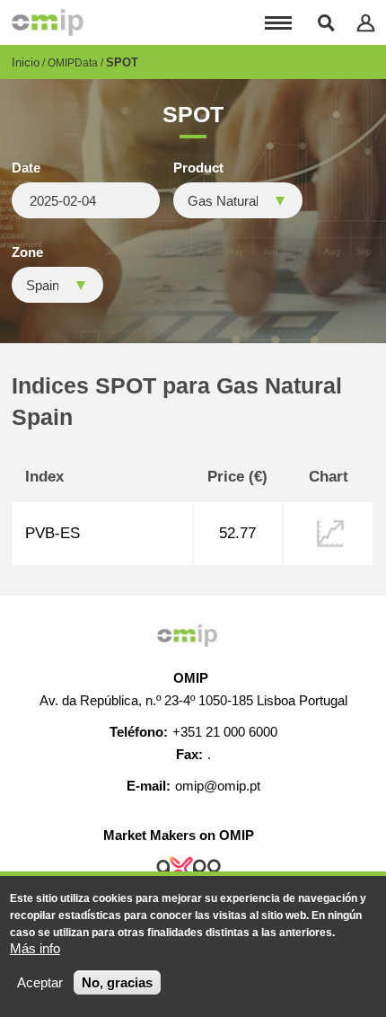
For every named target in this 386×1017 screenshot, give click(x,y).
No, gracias (117, 982)
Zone (27, 252)
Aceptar (40, 982)
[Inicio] (47, 22)
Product (198, 168)
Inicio (25, 62)
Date (26, 168)
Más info (35, 948)
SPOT (122, 62)
